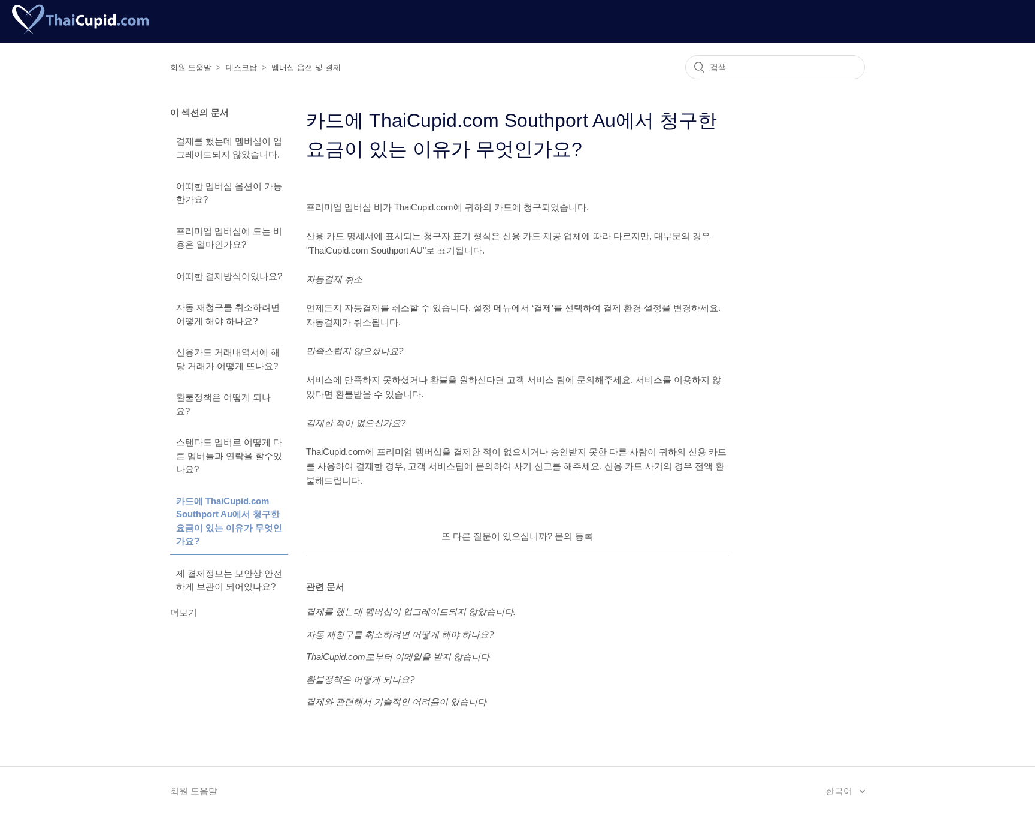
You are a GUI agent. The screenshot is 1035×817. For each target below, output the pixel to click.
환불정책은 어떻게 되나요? (223, 404)
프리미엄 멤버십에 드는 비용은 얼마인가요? (229, 238)
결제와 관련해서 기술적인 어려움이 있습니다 (396, 702)
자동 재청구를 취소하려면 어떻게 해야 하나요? (228, 314)
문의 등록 (574, 536)
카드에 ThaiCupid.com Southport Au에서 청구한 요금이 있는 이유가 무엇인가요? (229, 521)
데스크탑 (241, 67)
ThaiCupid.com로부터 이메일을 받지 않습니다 (397, 657)
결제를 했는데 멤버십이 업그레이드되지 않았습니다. (229, 148)
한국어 (840, 791)
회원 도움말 (190, 67)
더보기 (183, 612)
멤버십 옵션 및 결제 (306, 67)
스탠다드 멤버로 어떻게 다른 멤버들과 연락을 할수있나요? (229, 455)
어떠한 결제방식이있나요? (229, 276)
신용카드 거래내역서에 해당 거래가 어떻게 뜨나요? (228, 359)
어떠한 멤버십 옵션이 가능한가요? (229, 193)
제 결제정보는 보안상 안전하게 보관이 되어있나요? (229, 580)
